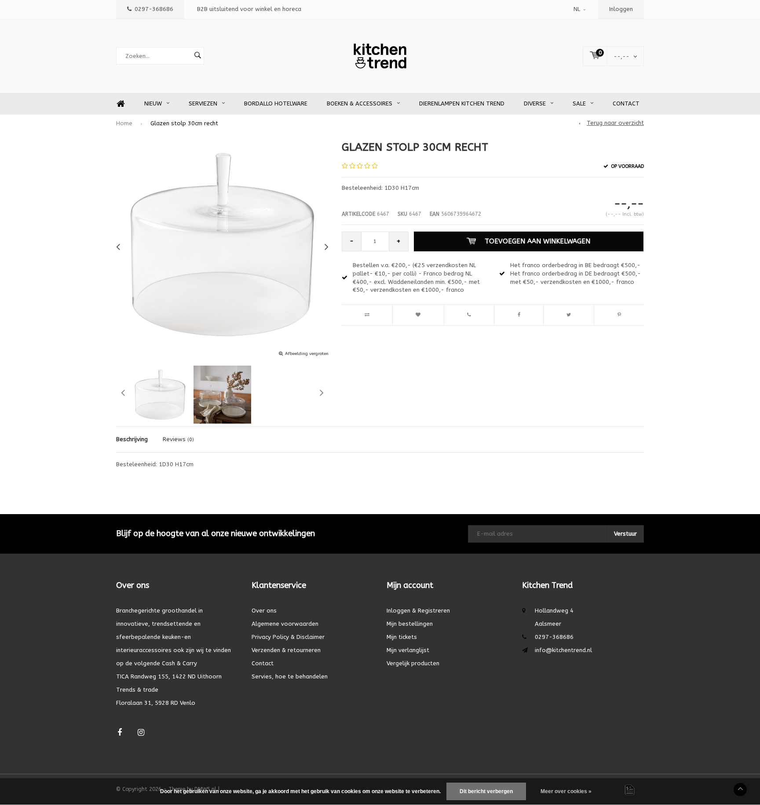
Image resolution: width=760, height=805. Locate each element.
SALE (579, 103)
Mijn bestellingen (410, 623)
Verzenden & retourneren (286, 650)
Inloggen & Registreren (418, 610)
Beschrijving (132, 439)
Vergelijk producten (413, 663)
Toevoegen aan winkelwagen (537, 241)
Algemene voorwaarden (285, 623)
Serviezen (203, 103)
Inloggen (621, 9)
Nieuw (153, 103)
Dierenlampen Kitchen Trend (461, 103)
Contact (626, 103)
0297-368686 (154, 9)
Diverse (535, 103)
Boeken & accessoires (359, 103)
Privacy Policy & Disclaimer (288, 637)
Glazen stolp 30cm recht (184, 123)
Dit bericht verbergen (486, 791)
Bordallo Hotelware (275, 103)
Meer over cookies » (566, 791)
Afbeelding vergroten (307, 353)
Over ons (264, 610)
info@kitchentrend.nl (563, 650)
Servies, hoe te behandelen (290, 676)
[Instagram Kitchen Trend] (141, 733)
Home (120, 104)
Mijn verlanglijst (408, 650)
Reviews (178, 439)
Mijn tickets (402, 637)
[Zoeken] (197, 56)
